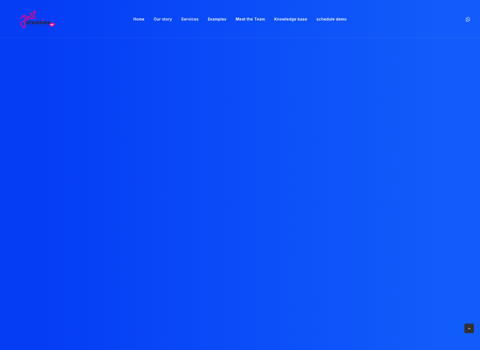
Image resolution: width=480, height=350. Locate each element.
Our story (163, 19)
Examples (217, 19)
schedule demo (331, 19)
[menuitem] (138, 19)
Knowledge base (290, 19)
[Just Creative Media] (37, 19)
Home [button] (138, 19)
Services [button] (190, 19)
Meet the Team (250, 19)
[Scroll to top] (469, 328)
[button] (467, 19)
